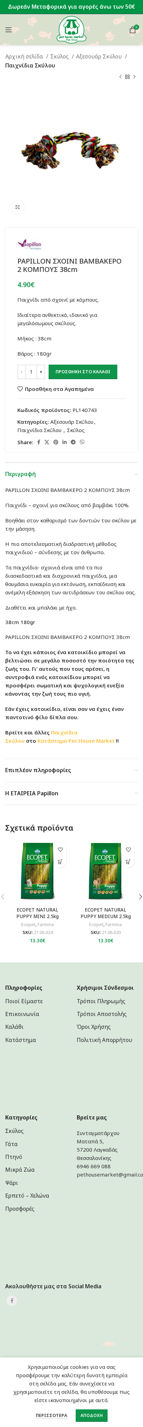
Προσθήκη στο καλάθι (83, 371)
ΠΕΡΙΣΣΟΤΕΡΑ (51, 1415)
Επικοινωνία (22, 1014)
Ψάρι (11, 1183)
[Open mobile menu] (9, 30)
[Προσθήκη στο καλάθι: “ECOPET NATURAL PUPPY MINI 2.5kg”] (60, 862)
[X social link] (46, 442)
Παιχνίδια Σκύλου (31, 65)
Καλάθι (14, 1027)
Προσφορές (19, 1209)
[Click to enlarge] (17, 207)
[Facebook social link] (38, 442)
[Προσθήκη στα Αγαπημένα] (60, 849)
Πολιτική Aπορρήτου (104, 1040)
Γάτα (11, 1144)
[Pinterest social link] (55, 442)
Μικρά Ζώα (20, 1169)
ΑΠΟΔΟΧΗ (92, 1415)
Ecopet (28, 924)
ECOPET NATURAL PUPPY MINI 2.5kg (37, 913)
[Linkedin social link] (64, 442)
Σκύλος (60, 56)
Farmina (45, 924)
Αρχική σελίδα (24, 56)
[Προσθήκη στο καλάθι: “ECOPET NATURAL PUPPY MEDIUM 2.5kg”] (128, 862)
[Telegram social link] (73, 442)
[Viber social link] (82, 442)
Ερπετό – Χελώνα (27, 1195)
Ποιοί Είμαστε (24, 1001)
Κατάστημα (52, 740)
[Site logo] (72, 29)
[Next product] (134, 76)
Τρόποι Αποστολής (102, 1014)
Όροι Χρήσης (94, 1027)
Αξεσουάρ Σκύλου (99, 56)
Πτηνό (13, 1157)
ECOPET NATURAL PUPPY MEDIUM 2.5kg (106, 913)
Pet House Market (91, 740)
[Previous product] (120, 76)
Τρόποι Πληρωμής (101, 1001)
